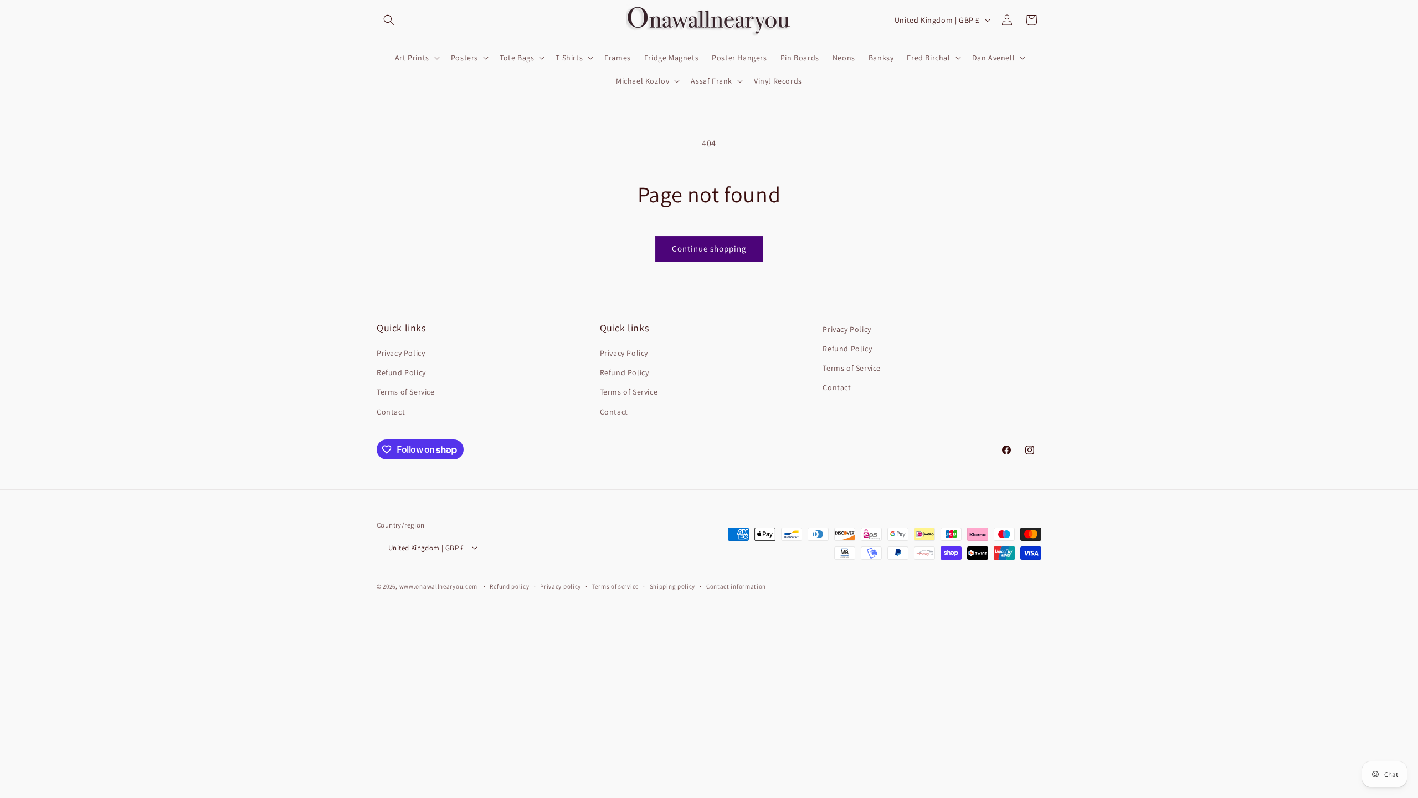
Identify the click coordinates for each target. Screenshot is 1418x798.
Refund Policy (401, 372)
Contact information (736, 586)
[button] (389, 20)
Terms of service (615, 586)
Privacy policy (560, 586)
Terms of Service (406, 392)
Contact (391, 412)
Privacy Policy (401, 353)
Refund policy (509, 586)
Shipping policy (673, 586)
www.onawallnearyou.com (438, 586)
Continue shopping (709, 248)
